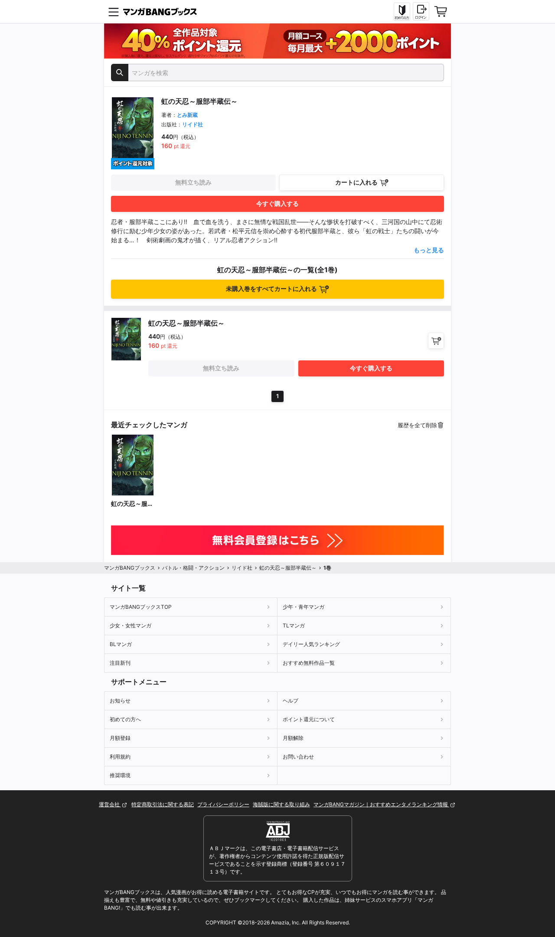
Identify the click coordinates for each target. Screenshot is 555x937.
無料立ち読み (193, 182)
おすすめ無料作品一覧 (309, 663)
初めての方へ (125, 719)
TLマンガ (294, 625)
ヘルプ (290, 700)
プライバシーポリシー (223, 804)
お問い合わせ (298, 756)
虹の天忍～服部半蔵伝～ (132, 504)
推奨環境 (120, 775)
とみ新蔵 (187, 115)
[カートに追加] (436, 341)
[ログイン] (421, 11)
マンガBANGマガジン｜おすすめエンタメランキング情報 (381, 804)
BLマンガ (121, 644)
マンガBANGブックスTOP (141, 607)
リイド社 (192, 124)
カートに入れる (356, 182)
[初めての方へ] (402, 12)
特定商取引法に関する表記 (162, 804)
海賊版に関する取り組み (281, 804)
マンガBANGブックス (129, 567)
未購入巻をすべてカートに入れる (271, 288)
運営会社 (110, 804)
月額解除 (293, 738)
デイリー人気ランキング (311, 644)
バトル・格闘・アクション (193, 567)
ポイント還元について (309, 719)
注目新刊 (120, 663)
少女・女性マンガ (130, 625)
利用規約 (120, 756)
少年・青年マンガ (303, 607)
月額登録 (120, 738)
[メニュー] (113, 11)
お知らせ (120, 700)
